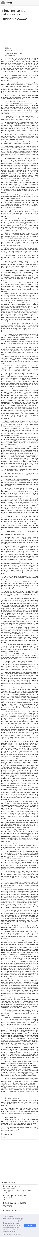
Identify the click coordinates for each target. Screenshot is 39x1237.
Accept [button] (30, 1225)
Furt (4, 1138)
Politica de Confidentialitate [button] (12, 1234)
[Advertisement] (16, 35)
